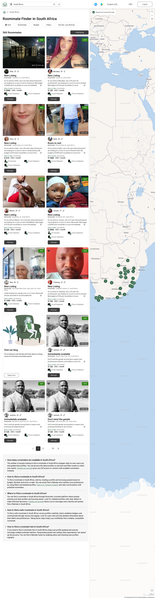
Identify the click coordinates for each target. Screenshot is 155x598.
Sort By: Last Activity (66, 25)
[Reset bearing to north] (152, 19)
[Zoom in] (152, 11)
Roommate (22, 25)
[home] (5, 12)
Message (10, 99)
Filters (48, 25)
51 (53, 448)
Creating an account (24, 468)
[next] (59, 4)
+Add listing (79, 32)
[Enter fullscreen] (152, 590)
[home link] (5, 4)
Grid (9, 25)
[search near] (11, 4)
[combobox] (33, 4)
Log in (145, 4)
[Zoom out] (152, 15)
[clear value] (54, 4)
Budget (36, 25)
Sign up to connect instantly (47, 485)
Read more (12, 375)
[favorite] (5, 40)
